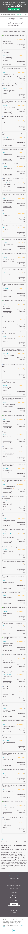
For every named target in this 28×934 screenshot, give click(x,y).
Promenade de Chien (14, 888)
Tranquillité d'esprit (14, 912)
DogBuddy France (5, 838)
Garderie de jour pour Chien (14, 885)
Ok (14, 930)
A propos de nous (14, 892)
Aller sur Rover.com (14, 9)
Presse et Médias (14, 898)
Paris (11, 838)
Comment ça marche (14, 881)
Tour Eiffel (16, 838)
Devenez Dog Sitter (14, 878)
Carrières (14, 895)
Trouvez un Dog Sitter (14, 875)
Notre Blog (14, 900)
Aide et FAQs (14, 910)
